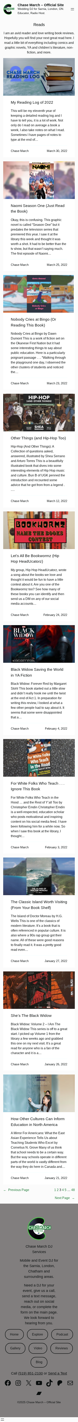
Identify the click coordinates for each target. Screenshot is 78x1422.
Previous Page (16, 1190)
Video (38, 1348)
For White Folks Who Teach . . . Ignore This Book (37, 786)
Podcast (62, 1334)
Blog (39, 1362)
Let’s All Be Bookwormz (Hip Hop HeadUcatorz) (35, 559)
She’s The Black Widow (31, 1015)
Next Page (65, 1198)
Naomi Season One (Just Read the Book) (38, 209)
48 (73, 1190)
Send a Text (57, 1373)
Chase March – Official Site (41, 5)
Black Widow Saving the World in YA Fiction (37, 672)
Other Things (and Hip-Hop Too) (38, 438)
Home (14, 1334)
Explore (37, 1334)
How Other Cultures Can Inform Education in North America (38, 1122)
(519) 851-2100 (30, 1373)
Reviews (61, 1348)
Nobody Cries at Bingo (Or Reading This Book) (33, 322)
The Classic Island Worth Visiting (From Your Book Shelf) (39, 905)
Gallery (15, 1348)
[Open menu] (72, 9)
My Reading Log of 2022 (32, 102)
